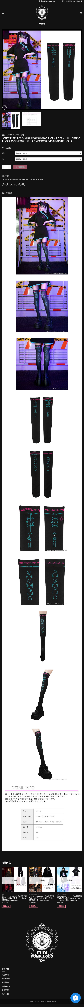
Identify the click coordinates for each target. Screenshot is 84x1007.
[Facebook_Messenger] (75, 998)
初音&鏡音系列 (23, 179)
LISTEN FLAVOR (13, 135)
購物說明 (5, 982)
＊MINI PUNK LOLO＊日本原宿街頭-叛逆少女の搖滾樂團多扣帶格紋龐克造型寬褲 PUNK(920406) (14, 898)
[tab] (3, 193)
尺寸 (3, 159)
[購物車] (81, 12)
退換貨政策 (6, 986)
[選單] (3, 13)
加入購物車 (20, 167)
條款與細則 (6, 979)
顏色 (3, 153)
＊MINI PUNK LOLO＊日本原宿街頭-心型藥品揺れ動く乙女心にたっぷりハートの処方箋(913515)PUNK (69, 898)
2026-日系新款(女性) (11, 179)
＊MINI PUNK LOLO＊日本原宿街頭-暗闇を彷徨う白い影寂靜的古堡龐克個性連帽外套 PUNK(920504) (42, 898)
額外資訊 (9, 193)
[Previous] (6, 70)
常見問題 (5, 990)
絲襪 (22, 135)
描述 (3, 193)
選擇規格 (6, 906)
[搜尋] (6, 13)
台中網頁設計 (51, 1001)
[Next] (78, 70)
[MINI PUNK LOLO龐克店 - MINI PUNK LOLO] (42, 13)
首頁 (3, 135)
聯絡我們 (5, 994)
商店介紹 (5, 975)
